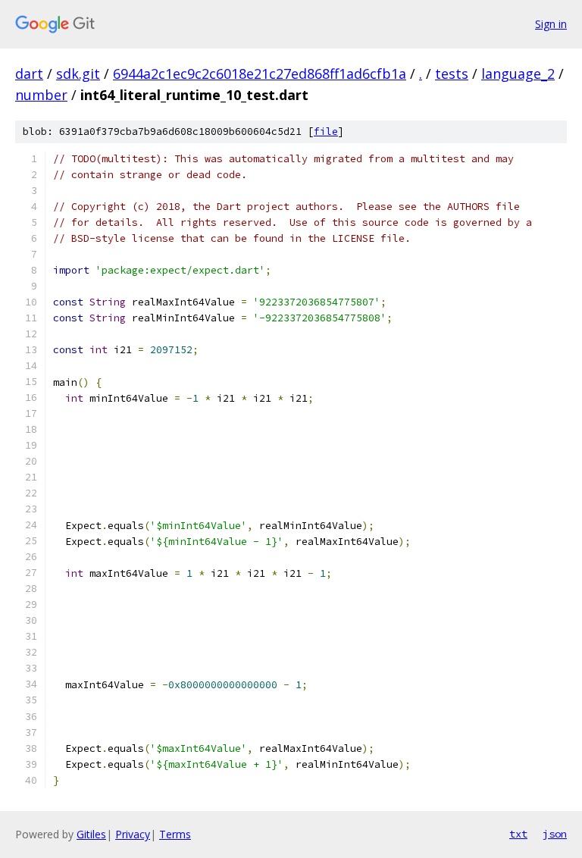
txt (518, 834)
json (555, 834)
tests (451, 73)
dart (29, 73)
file (326, 131)
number (41, 95)
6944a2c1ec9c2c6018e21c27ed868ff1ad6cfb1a (259, 73)
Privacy (132, 834)
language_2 (518, 73)
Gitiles (91, 834)
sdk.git (78, 73)
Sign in (551, 24)
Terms (175, 834)
